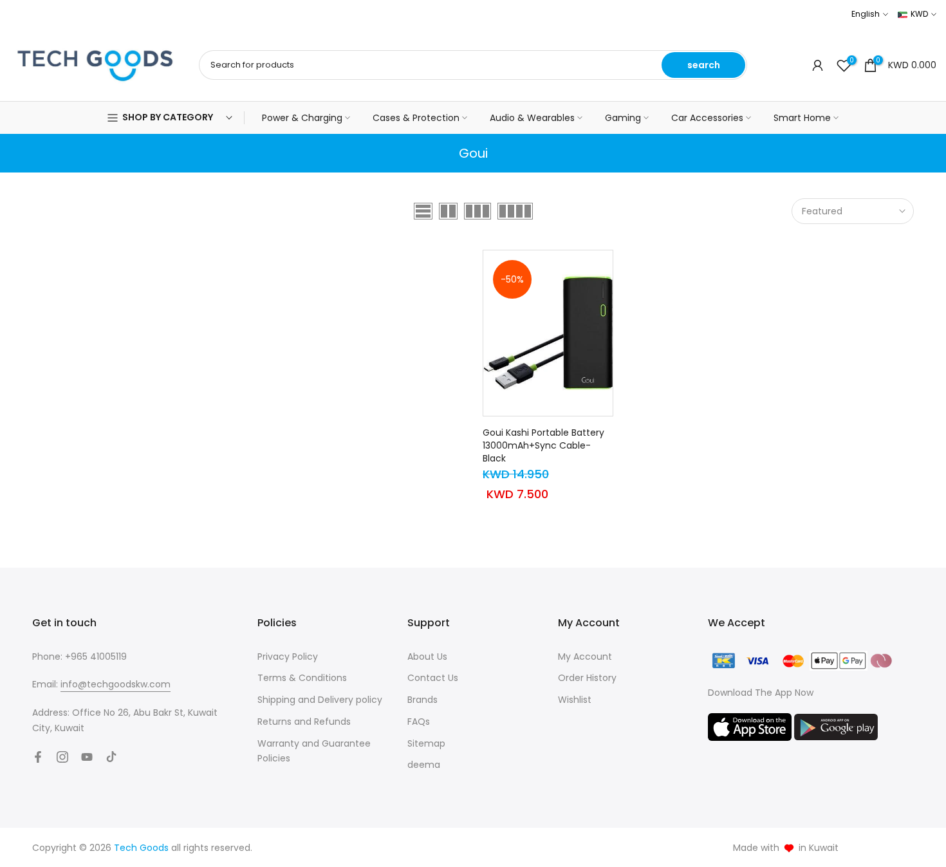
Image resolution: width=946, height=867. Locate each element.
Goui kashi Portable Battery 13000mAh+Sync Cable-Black (543, 445)
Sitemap (426, 743)
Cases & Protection (416, 117)
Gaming (623, 117)
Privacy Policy (287, 656)
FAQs (418, 721)
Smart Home (802, 117)
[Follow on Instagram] (62, 757)
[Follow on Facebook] (38, 757)
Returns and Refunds (304, 721)
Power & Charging (302, 117)
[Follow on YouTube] (87, 757)
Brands (422, 699)
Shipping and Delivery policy (319, 699)
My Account (585, 656)
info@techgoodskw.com (115, 684)
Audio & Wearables (532, 117)
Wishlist (574, 699)
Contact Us (432, 677)
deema (423, 764)
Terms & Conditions (302, 677)
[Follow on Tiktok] (111, 757)
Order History (587, 677)
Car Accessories (707, 117)
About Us (427, 656)
